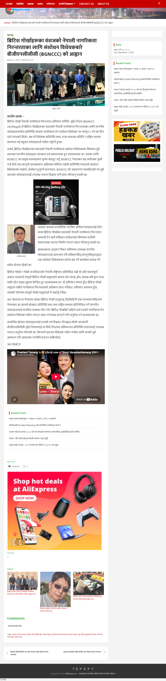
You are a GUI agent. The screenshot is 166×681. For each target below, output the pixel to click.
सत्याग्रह (99, 634)
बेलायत (65, 634)
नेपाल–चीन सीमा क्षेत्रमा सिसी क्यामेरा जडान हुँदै (28, 438)
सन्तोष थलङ (18, 637)
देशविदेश (20, 3)
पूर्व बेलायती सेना (57, 634)
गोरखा (14, 634)
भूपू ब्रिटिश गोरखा (90, 634)
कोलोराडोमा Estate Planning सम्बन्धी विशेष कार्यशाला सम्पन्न (35, 425)
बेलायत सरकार (73, 634)
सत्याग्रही (10, 637)
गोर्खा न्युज (10, 35)
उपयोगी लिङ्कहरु (66, 3)
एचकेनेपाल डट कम (27, 60)
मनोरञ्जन (51, 3)
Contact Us (86, 3)
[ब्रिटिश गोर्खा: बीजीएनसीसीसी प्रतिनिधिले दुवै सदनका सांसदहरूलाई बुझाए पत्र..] (88, 583)
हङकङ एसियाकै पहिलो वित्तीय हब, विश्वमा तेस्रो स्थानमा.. (82, 652)
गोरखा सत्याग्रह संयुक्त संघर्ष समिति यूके (29, 634)
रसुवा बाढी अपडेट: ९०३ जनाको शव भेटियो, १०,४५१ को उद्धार (34, 445)
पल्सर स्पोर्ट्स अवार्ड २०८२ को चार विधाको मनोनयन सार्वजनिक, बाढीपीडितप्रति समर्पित (44, 431)
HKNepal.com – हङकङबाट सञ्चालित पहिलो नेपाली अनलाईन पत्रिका (90, 673)
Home (9, 3)
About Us (103, 3)
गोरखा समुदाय (47, 634)
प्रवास (40, 3)
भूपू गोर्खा (81, 634)
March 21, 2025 (13, 60)
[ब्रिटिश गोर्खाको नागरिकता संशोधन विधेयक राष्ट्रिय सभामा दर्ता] (55, 589)
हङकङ (30, 3)
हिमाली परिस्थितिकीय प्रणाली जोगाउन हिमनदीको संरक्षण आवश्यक (29, 653)
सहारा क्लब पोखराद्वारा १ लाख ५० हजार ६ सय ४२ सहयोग (32, 418)
